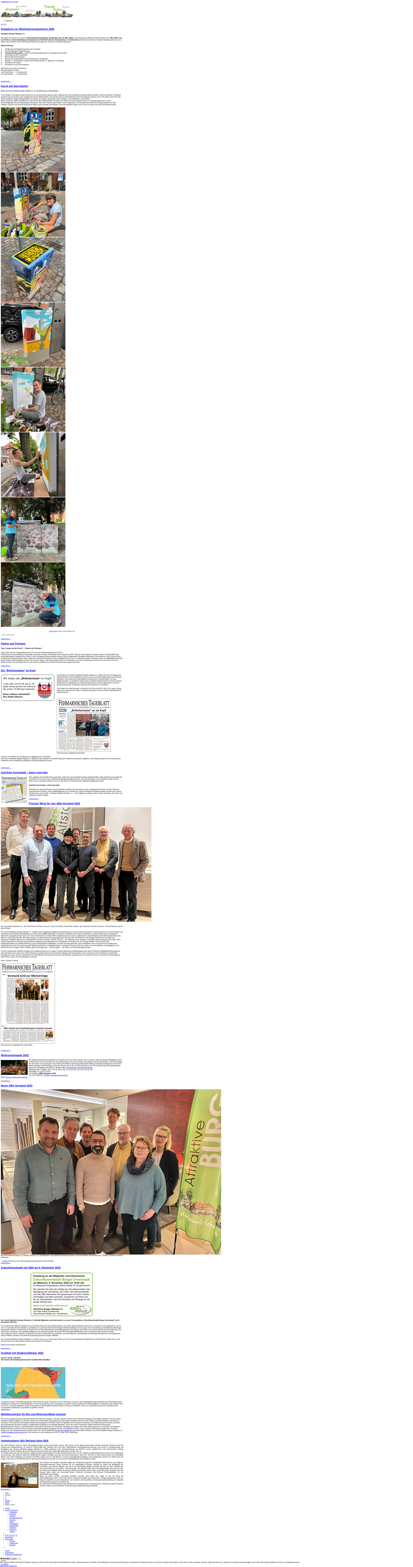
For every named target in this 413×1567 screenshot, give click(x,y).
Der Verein (9, 1539)
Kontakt (12, 1545)
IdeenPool (9, 1537)
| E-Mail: (55, 1075)
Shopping (13, 1512)
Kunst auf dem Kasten (14, 86)
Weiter (7, 1501)
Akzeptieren (4, 1566)
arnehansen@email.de (59, 1075)
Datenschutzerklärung (13, 1554)
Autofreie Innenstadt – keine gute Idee (24, 772)
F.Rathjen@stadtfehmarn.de (64, 1430)
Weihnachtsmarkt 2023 (15, 1055)
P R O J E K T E (11, 1535)
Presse (12, 1541)
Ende (7, 1503)
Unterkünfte (13, 1526)
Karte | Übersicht (11, 1510)
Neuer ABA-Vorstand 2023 (16, 1085)
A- (5, 24)
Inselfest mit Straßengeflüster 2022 (22, 1352)
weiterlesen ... (6, 81)
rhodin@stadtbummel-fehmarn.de (14, 1432)
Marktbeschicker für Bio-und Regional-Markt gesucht (33, 1414)
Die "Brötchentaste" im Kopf (18, 670)
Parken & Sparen (13, 1530)
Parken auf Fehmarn (13, 643)
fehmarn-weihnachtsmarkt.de (16, 1077)
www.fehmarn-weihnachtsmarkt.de (79, 1068)
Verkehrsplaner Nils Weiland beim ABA (25, 1440)
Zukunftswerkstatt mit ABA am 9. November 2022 (31, 1267)
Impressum (9, 1553)
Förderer (12, 1528)
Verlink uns (13, 1543)
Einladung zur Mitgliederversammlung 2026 (27, 29)
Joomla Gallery (53, 631)
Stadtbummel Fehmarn (9, 2)
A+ (2, 24)
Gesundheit (13, 1524)
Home (7, 1508)
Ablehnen (13, 1566)
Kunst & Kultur (12, 1521)
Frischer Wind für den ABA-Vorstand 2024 (54, 803)
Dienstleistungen (15, 1518)
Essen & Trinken (12, 1515)
